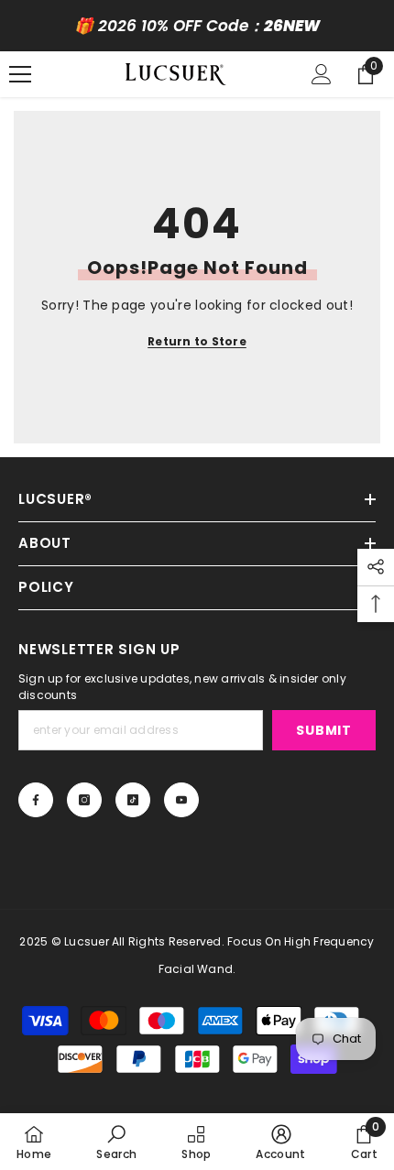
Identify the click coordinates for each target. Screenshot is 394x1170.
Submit (323, 730)
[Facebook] (35, 799)
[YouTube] (181, 799)
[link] (116, 1141)
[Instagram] (84, 799)
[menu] (20, 74)
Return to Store (197, 341)
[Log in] (322, 74)
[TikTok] (132, 799)
